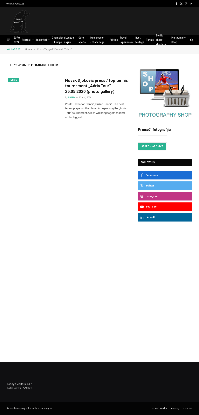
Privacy (175, 408)
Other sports (82, 40)
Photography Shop (178, 40)
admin (71, 97)
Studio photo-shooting (161, 40)
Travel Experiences (127, 40)
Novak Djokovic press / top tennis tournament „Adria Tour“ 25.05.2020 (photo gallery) (96, 86)
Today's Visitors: (17, 384)
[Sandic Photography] (23, 21)
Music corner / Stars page (97, 40)
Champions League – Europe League (63, 40)
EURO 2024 (17, 40)
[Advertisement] (122, 20)
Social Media (159, 408)
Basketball (41, 39)
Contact (187, 408)
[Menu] (8, 40)
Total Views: (14, 388)
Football (26, 39)
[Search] (191, 39)
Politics (114, 39)
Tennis (150, 39)
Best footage (139, 40)
